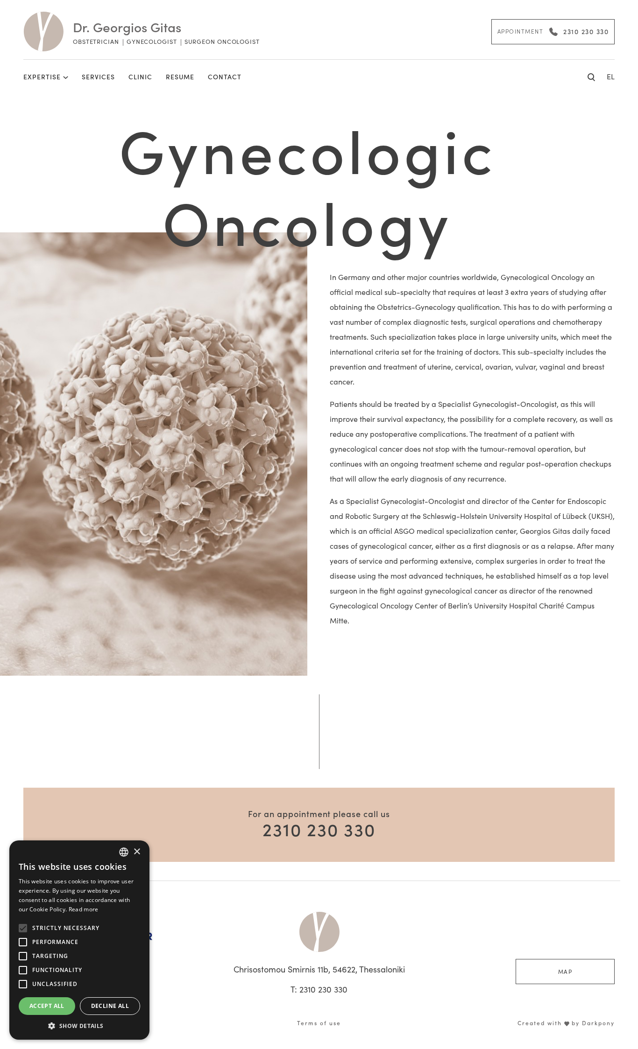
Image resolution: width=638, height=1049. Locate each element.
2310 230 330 (319, 828)
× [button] (136, 851)
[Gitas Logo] (319, 932)
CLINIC (140, 76)
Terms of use (319, 1023)
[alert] (79, 940)
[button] (79, 1025)
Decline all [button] (110, 1006)
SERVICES (98, 76)
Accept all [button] (46, 1006)
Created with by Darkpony (566, 1023)
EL (611, 76)
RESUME (180, 76)
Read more (84, 909)
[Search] (591, 76)
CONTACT (224, 76)
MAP (565, 971)
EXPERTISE (42, 76)
